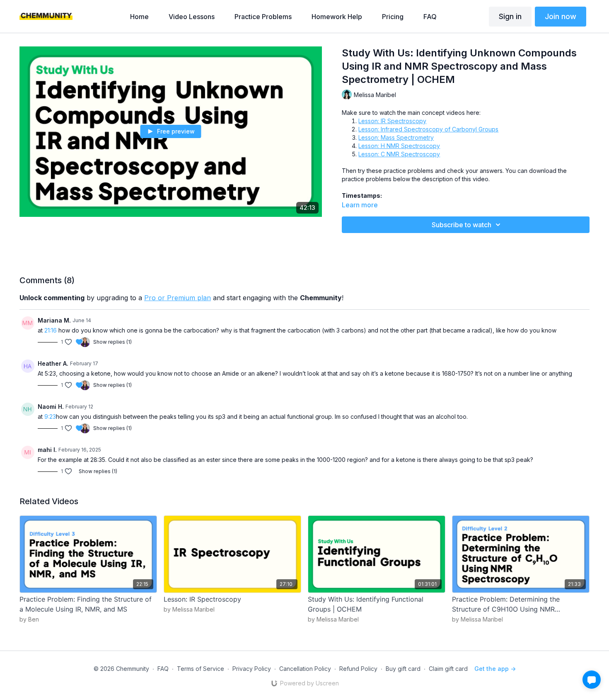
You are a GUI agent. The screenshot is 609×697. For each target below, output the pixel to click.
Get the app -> (495, 668)
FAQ (163, 668)
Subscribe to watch (461, 225)
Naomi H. (51, 406)
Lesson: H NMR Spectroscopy (399, 145)
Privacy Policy (251, 668)
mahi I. (47, 449)
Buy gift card (403, 668)
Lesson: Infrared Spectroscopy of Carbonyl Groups (428, 129)
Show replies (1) (112, 342)
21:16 (50, 330)
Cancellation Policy (305, 668)
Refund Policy (358, 668)
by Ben (29, 619)
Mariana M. (54, 320)
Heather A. (53, 363)
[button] (591, 679)
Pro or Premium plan (177, 298)
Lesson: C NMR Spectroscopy (399, 154)
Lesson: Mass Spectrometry (396, 137)
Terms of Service (200, 668)
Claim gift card (448, 668)
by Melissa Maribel (189, 609)
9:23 (50, 416)
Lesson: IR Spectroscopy (392, 120)
